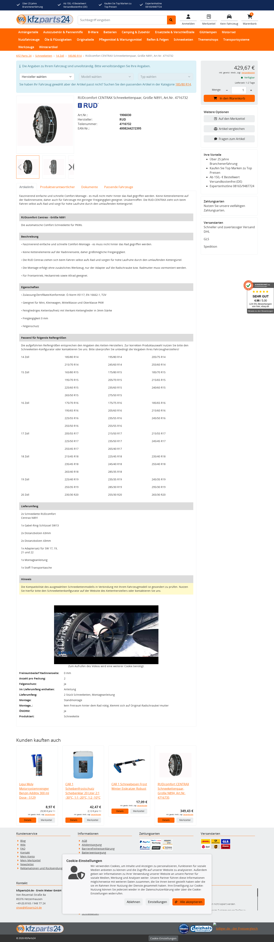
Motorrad (229, 32)
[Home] (44, 19)
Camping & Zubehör (136, 32)
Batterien (110, 32)
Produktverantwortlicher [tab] (57, 187)
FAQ (22, 848)
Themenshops (208, 40)
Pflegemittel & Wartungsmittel (120, 40)
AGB (84, 841)
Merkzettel (46, 820)
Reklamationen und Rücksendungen (43, 868)
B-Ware (93, 32)
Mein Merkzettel (30, 860)
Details (27, 820)
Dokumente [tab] (89, 187)
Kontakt (25, 852)
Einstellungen (157, 902)
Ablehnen (133, 902)
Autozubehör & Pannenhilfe (63, 32)
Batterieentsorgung (94, 852)
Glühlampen (208, 32)
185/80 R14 (75, 55)
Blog (23, 841)
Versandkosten (50, 814)
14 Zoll (60, 55)
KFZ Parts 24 (24, 55)
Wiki (23, 844)
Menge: (216, 89)
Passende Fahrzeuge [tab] (118, 187)
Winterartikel (48, 47)
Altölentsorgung (92, 844)
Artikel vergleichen (232, 129)
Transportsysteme (236, 40)
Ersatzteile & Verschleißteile (174, 32)
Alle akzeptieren (190, 902)
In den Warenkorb (232, 98)
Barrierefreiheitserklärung (98, 848)
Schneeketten (183, 40)
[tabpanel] (106, 458)
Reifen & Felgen (158, 40)
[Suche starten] (171, 19)
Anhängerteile (28, 32)
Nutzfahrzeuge (29, 40)
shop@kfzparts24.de (29, 907)
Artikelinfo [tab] (26, 187)
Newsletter (27, 864)
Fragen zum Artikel (232, 139)
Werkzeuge (26, 47)
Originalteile (85, 40)
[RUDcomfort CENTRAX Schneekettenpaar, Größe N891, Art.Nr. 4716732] (45, 124)
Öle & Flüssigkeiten (58, 40)
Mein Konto (27, 856)
